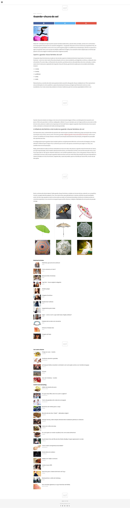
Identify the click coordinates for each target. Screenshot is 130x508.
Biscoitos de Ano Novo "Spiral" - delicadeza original (55, 413)
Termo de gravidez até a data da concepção (54, 400)
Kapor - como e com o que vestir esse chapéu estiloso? (57, 315)
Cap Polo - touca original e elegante (51, 282)
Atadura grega (46, 289)
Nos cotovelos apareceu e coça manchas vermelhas (56, 484)
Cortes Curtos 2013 (47, 465)
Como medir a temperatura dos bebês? (52, 445)
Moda (34, 13)
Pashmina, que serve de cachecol (51, 263)
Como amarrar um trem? (49, 269)
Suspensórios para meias (48, 308)
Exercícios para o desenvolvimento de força (53, 471)
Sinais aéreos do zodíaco (48, 452)
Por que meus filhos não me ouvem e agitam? (54, 393)
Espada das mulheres (47, 302)
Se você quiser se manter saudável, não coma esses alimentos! (59, 432)
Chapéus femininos (47, 295)
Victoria (44, 371)
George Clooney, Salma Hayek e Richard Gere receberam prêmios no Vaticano (63, 419)
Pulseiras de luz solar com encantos (51, 321)
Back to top (65, 501)
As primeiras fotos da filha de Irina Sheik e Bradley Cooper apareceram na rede (63, 439)
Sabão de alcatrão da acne (49, 387)
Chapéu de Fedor (46, 334)
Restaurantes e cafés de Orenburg (51, 478)
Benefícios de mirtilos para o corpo (51, 406)
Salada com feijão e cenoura (49, 458)
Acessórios (39, 13)
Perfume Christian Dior (48, 328)
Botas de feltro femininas (48, 276)
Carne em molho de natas (49, 426)
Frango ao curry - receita (48, 352)
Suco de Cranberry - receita (49, 378)
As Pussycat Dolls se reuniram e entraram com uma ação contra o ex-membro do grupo (65, 365)
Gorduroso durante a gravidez (50, 358)
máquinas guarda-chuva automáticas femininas (76, 134)
